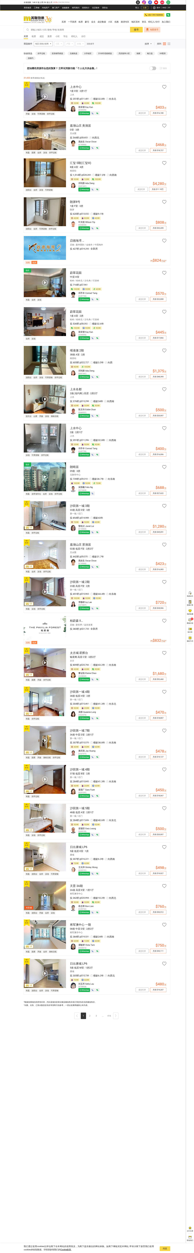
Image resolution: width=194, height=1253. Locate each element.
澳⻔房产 (55, 8)
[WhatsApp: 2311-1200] (168, 2)
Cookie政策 (65, 1249)
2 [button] (89, 1016)
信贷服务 (96, 8)
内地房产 (45, 8)
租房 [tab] (34, 36)
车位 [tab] (65, 36)
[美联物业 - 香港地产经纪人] (38, 19)
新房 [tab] (50, 36)
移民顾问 (75, 8)
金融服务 (65, 8)
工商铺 (36, 8)
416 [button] (109, 1016)
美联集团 (27, 8)
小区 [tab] (57, 36)
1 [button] (83, 1016)
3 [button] (96, 1016)
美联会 (105, 8)
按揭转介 (85, 8)
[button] (77, 1016)
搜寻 (136, 29)
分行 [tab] (83, 36)
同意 (165, 1248)
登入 (137, 8)
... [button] (103, 1016)
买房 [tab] (26, 36)
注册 (144, 8)
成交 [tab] (42, 36)
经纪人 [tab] (74, 36)
